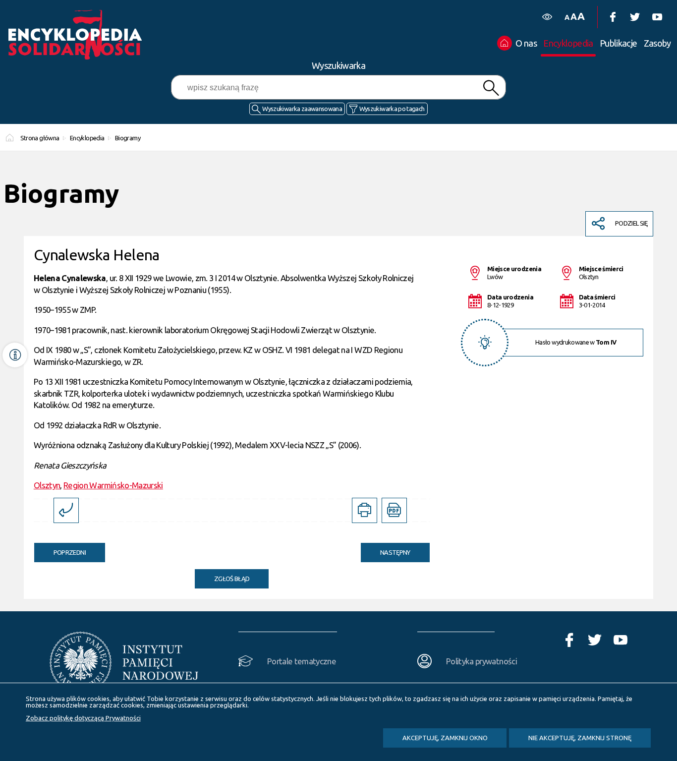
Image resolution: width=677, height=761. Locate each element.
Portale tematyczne (301, 661)
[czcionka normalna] (566, 17)
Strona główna (39, 137)
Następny (385, 549)
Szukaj (491, 88)
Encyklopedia (87, 137)
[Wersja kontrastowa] (547, 17)
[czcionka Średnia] (573, 16)
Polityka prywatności (481, 661)
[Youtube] (657, 17)
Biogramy (127, 137)
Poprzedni (60, 549)
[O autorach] (14, 355)
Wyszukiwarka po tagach (392, 108)
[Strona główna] (77, 34)
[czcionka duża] (580, 16)
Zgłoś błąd (232, 578)
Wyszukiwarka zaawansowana (302, 108)
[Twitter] (634, 17)
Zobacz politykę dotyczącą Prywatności (83, 717)
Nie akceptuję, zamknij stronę (579, 737)
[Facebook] (612, 17)
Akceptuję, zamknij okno (445, 737)
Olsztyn (47, 485)
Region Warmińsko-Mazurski (113, 485)
